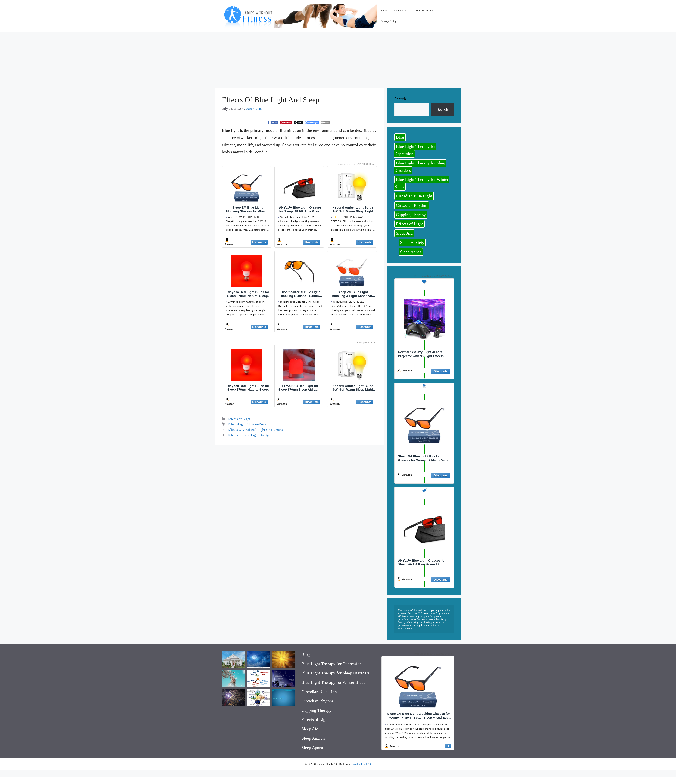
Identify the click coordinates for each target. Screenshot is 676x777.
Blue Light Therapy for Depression (415, 150)
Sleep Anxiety (412, 242)
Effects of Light (239, 419)
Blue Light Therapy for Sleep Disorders (420, 167)
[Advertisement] (338, 58)
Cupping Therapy (411, 214)
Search (400, 99)
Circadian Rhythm (411, 205)
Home (384, 10)
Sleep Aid (404, 233)
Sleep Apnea (411, 252)
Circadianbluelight (361, 764)
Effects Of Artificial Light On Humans (255, 430)
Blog (400, 137)
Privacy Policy (388, 21)
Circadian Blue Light (414, 196)
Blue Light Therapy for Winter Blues (421, 183)
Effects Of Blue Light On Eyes (249, 435)
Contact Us (400, 10)
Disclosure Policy (423, 10)
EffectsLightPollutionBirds (247, 424)
